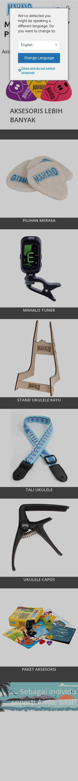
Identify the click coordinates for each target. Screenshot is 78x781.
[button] (68, 6)
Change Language (39, 58)
